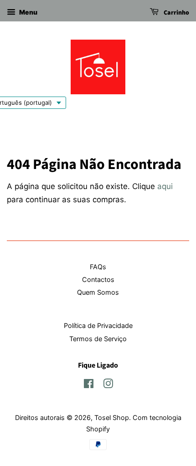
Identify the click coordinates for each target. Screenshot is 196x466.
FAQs (98, 267)
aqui (165, 186)
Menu (27, 12)
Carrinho (175, 12)
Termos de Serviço (98, 339)
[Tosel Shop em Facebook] (88, 385)
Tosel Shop (111, 417)
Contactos (98, 279)
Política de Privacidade (98, 325)
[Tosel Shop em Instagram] (108, 385)
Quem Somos (98, 292)
